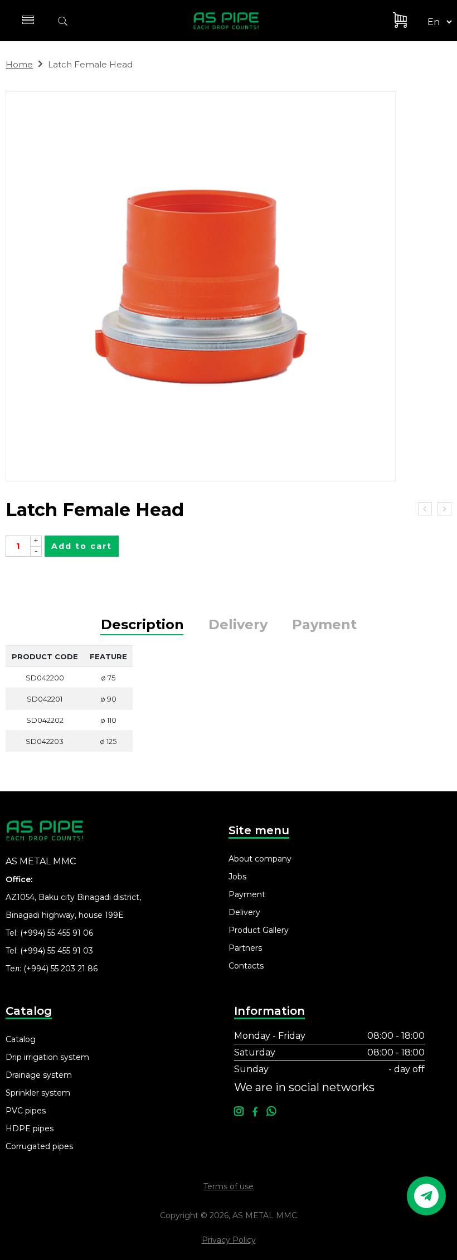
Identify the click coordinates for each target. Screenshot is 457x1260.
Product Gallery (259, 930)
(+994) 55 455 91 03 (56, 951)
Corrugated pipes (39, 1146)
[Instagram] (239, 1112)
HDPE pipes (30, 1128)
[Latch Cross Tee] (425, 509)
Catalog (21, 1039)
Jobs (237, 877)
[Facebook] (254, 1112)
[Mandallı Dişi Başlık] (227, 286)
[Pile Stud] (444, 509)
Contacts (246, 966)
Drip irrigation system (47, 1057)
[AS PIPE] (232, 20)
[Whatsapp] (271, 1112)
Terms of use (228, 1186)
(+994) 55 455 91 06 (56, 933)
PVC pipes (26, 1111)
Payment (324, 625)
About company (260, 859)
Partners (245, 948)
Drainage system (39, 1075)
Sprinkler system (38, 1093)
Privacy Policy (229, 1240)
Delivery (238, 625)
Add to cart (81, 546)
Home (19, 64)
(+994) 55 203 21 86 (60, 969)
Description (142, 625)
